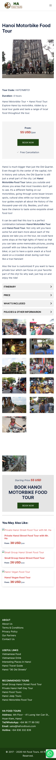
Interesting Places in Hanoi (16, 661)
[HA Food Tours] (13, 5)
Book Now (28, 142)
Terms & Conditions (12, 627)
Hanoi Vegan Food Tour (17, 577)
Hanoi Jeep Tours (11, 695)
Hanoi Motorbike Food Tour (17, 699)
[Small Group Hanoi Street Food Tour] (23, 552)
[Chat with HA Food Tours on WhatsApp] (50, 754)
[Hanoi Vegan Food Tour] (16, 571)
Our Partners (9, 635)
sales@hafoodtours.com (22, 726)
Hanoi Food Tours (11, 692)
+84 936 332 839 (21, 730)
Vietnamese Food (11, 654)
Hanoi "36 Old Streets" (14, 669)
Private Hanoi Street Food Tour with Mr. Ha (26, 537)
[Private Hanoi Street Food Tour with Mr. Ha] (26, 529)
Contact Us (8, 639)
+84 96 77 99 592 (29, 722)
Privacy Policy (10, 631)
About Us (7, 623)
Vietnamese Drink (11, 657)
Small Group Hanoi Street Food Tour (24, 558)
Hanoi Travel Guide (12, 665)
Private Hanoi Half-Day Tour (17, 688)
